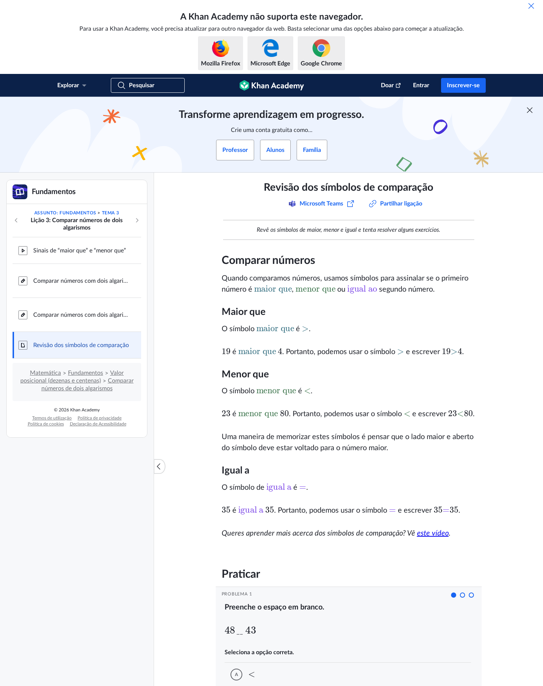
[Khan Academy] (271, 85)
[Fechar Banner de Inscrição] (529, 110)
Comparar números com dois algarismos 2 (81, 315)
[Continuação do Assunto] (137, 220)
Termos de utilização (52, 418)
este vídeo (433, 533)
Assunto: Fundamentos (65, 213)
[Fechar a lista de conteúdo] (159, 466)
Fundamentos (85, 373)
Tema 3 (110, 213)
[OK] (531, 6)
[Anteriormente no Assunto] (16, 220)
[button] (453, 595)
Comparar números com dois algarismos (81, 281)
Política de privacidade (100, 418)
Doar (387, 85)
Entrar (421, 85)
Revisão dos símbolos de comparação (81, 345)
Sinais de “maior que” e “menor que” (79, 251)
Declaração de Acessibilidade (98, 424)
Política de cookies (46, 424)
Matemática (45, 373)
